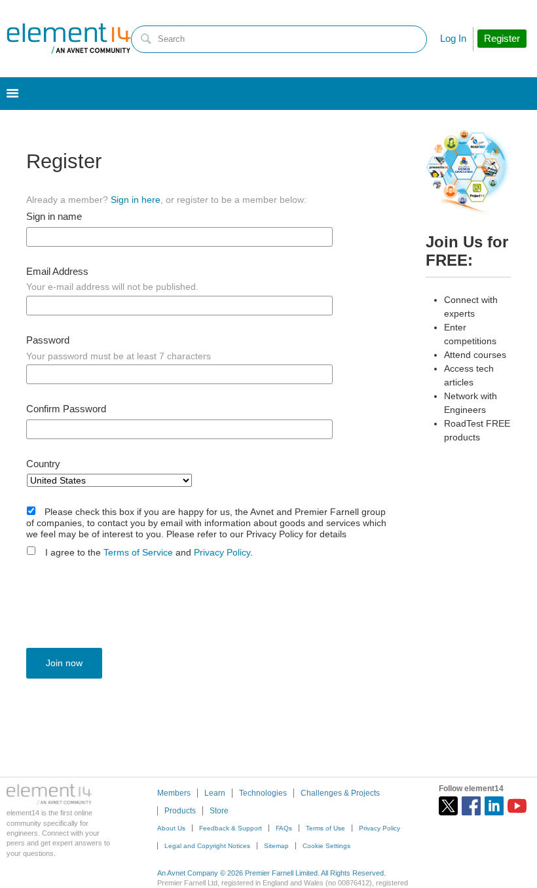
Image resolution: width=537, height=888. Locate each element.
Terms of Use (325, 828)
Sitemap (276, 845)
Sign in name (54, 216)
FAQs (284, 828)
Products (180, 810)
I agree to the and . (149, 552)
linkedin (494, 805)
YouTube (517, 805)
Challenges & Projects (340, 793)
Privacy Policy (222, 552)
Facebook (471, 805)
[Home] (69, 38)
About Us (171, 828)
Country (43, 464)
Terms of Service (138, 552)
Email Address (57, 271)
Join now (64, 663)
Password (47, 340)
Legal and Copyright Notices (207, 845)
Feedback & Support (230, 828)
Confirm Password (66, 409)
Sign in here (135, 199)
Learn (214, 793)
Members (174, 793)
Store (219, 810)
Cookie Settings (326, 845)
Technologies (263, 793)
